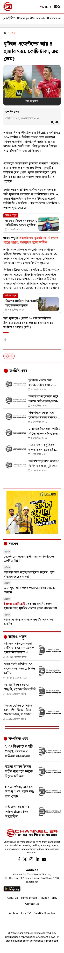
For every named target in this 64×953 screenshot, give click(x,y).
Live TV (26, 913)
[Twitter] (25, 860)
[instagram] (31, 860)
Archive (13, 913)
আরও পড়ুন (17, 637)
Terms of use (29, 897)
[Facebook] (19, 860)
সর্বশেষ (13, 544)
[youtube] (44, 860)
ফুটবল (9, 356)
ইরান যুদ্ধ (24, 18)
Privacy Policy (48, 897)
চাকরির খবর (55, 18)
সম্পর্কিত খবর (18, 739)
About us (12, 897)
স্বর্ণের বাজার (39, 18)
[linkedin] (37, 860)
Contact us (32, 903)
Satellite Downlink (44, 913)
